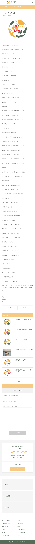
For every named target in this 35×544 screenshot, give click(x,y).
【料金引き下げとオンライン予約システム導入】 (23, 370)
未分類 (9, 15)
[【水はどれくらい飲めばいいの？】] (7, 322)
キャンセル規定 (22, 529)
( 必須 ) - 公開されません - (10, 406)
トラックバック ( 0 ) (17, 390)
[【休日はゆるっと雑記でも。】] (7, 342)
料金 (19, 526)
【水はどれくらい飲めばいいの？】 (23, 319)
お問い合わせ (5, 535)
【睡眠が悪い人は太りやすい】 (22, 360)
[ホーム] (2, 6)
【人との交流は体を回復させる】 (23, 329)
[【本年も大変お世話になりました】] (7, 352)
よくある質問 (21, 532)
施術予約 (17, 468)
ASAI (8, 297)
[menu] (32, 2)
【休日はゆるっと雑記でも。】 (22, 339)
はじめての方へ (6, 520)
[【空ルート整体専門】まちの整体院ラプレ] (12, 2)
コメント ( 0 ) (17, 386)
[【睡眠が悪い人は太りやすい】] (7, 362)
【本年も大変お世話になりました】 (23, 350)
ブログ (19, 535)
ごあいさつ (20, 520)
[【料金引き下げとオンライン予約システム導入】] (7, 372)
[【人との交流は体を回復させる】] (7, 332)
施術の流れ (20, 523)
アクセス (4, 532)
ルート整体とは (6, 523)
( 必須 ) (10, 401)
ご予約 (3, 529)
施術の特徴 (5, 526)
